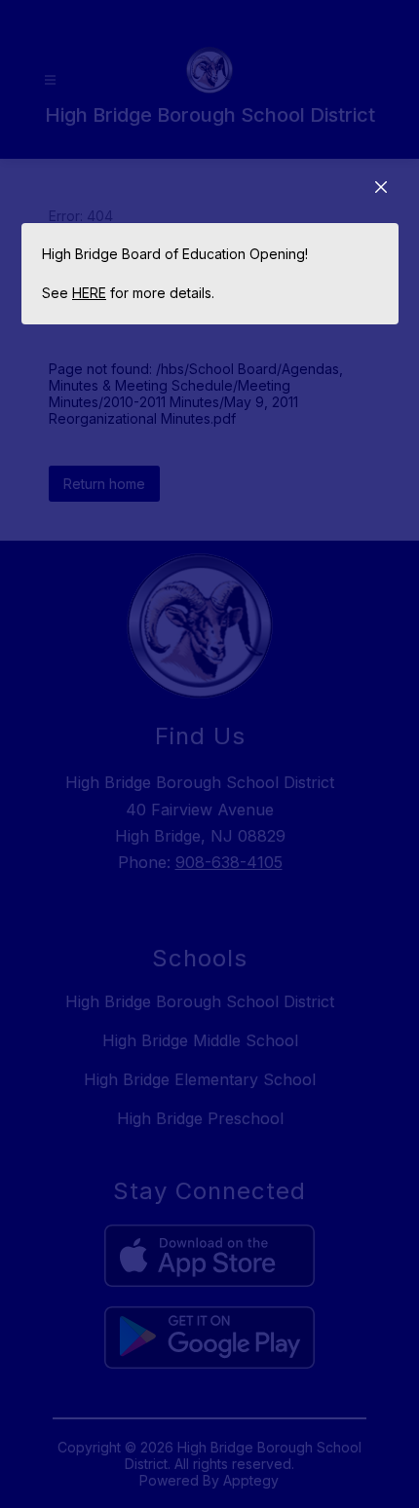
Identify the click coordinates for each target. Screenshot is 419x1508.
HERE (89, 292)
